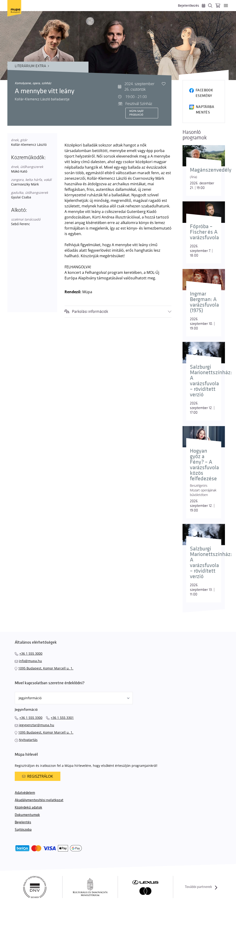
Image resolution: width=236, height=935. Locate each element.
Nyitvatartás (28, 740)
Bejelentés (23, 822)
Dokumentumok (27, 815)
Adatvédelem (25, 793)
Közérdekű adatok (28, 807)
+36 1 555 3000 (30, 653)
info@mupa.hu (30, 661)
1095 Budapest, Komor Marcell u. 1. (45, 668)
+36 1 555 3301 (62, 717)
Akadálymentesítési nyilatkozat (39, 800)
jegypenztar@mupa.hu (36, 725)
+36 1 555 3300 (30, 717)
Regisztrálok (40, 776)
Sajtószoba (23, 829)
